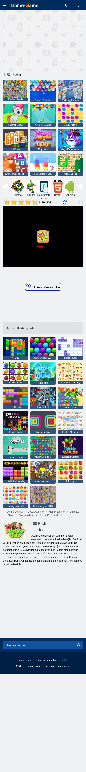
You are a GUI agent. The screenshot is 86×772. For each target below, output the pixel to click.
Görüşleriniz (63, 666)
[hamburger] (5, 5)
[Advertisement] (36, 40)
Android (57, 515)
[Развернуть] (81, 202)
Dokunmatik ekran (28, 515)
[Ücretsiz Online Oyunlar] (25, 5)
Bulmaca (74, 511)
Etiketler (50, 666)
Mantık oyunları (56, 511)
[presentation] (6, 186)
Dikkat (10, 515)
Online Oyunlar (15, 511)
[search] (78, 645)
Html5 (45, 515)
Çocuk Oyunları (35, 511)
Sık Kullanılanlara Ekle (45, 287)
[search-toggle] (67, 5)
